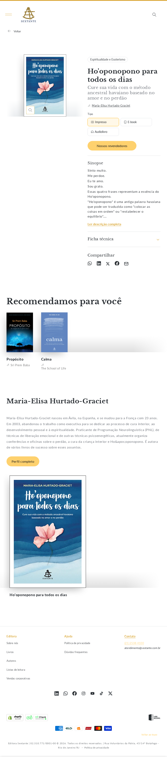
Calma (46, 359)
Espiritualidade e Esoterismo (107, 59)
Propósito (15, 359)
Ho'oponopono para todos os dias (38, 595)
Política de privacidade (77, 643)
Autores (11, 660)
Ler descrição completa (104, 224)
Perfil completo (23, 461)
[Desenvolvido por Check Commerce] (36, 718)
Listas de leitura (16, 669)
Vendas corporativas (18, 678)
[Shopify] (15, 718)
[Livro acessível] (154, 718)
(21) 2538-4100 (134, 643)
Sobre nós (12, 643)
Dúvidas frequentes (76, 652)
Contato (129, 636)
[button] (8, 14)
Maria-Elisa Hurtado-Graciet (111, 105)
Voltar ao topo (149, 734)
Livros (10, 652)
